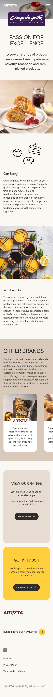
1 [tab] (16, 415)
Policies (7, 658)
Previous (8, 407)
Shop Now (24, 516)
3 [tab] (24, 415)
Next (32, 407)
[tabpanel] (20, 411)
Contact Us (24, 587)
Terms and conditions (14, 671)
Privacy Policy (10, 665)
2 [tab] (20, 415)
